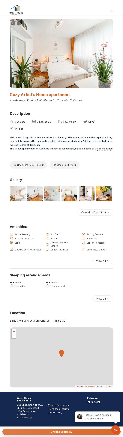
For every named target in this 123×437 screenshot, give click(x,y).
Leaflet (78, 386)
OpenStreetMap (89, 386)
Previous (15, 53)
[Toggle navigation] (112, 11)
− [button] (14, 336)
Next (112, 53)
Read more (102, 150)
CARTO (109, 386)
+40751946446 (24, 417)
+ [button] (14, 331)
